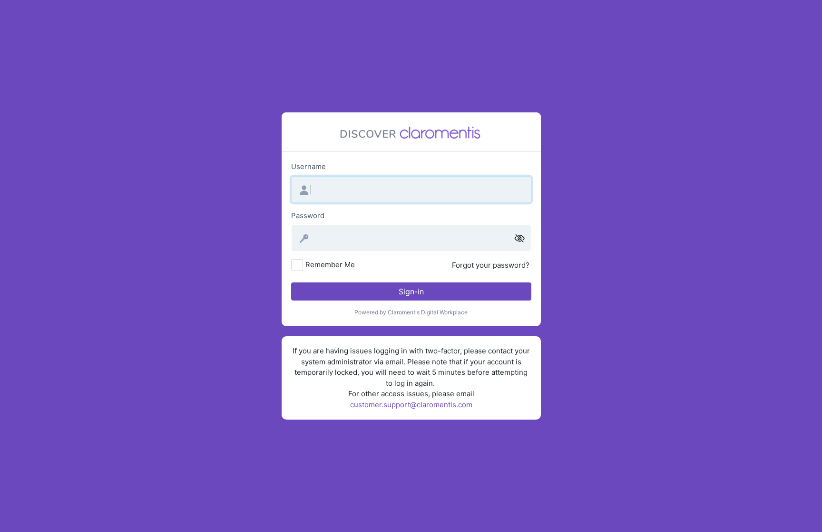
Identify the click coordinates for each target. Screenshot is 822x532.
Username (308, 166)
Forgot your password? (490, 265)
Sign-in (411, 291)
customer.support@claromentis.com (411, 404)
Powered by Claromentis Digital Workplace (411, 312)
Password (307, 215)
